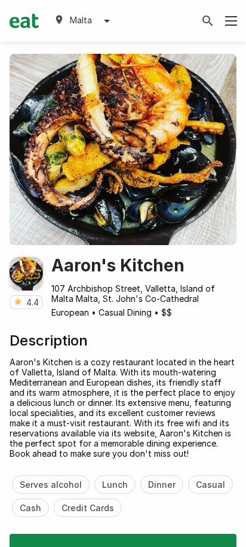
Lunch (115, 484)
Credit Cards (87, 508)
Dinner (162, 484)
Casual (210, 484)
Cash (30, 508)
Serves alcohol (51, 484)
